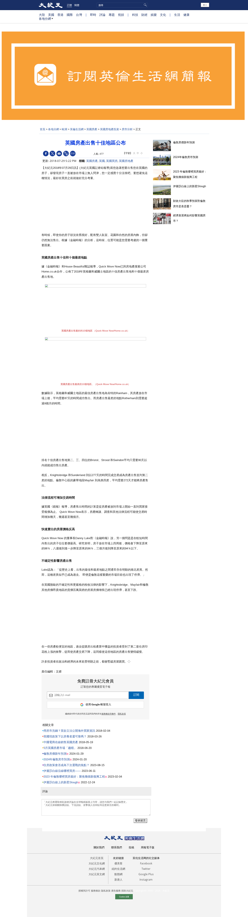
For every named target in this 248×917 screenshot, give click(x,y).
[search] (122, 5)
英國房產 (91, 129)
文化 (163, 15)
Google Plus (146, 874)
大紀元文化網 (97, 863)
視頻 (121, 15)
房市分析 (127, 129)
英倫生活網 (77, 129)
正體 (69, 5)
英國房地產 (126, 161)
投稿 (131, 847)
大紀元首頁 (96, 858)
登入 (205, 4)
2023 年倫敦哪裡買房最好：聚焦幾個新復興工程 (74, 776)
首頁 (42, 129)
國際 (70, 15)
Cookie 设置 (124, 896)
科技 (135, 15)
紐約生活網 (118, 869)
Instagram (146, 879)
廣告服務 (116, 890)
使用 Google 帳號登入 (98, 704)
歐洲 (64, 129)
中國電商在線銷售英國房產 (61, 742)
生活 (177, 15)
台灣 (79, 15)
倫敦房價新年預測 (55, 753)
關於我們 (99, 847)
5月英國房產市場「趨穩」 (60, 748)
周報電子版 (147, 847)
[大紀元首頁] (51, 5)
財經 (144, 15)
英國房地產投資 (109, 129)
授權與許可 (84, 890)
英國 (102, 161)
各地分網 (45, 19)
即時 (93, 15)
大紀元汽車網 (97, 869)
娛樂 (154, 15)
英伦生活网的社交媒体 (146, 858)
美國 (51, 15)
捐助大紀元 (127, 890)
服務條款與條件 (109, 714)
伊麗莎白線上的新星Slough (61, 782)
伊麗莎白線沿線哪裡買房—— (62, 770)
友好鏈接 (118, 858)
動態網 (118, 874)
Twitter (146, 869)
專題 (112, 15)
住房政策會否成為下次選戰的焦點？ (66, 765)
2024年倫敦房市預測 (57, 759)
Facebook (146, 863)
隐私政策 (106, 890)
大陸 (42, 15)
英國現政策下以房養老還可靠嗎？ (65, 736)
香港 (60, 15)
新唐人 (118, 879)
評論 (102, 15)
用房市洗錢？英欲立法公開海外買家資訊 (69, 730)
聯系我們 (116, 847)
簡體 (76, 5)
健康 (186, 15)
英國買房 (112, 161)
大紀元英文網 (97, 874)
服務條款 (95, 890)
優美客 (118, 863)
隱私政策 (122, 714)
